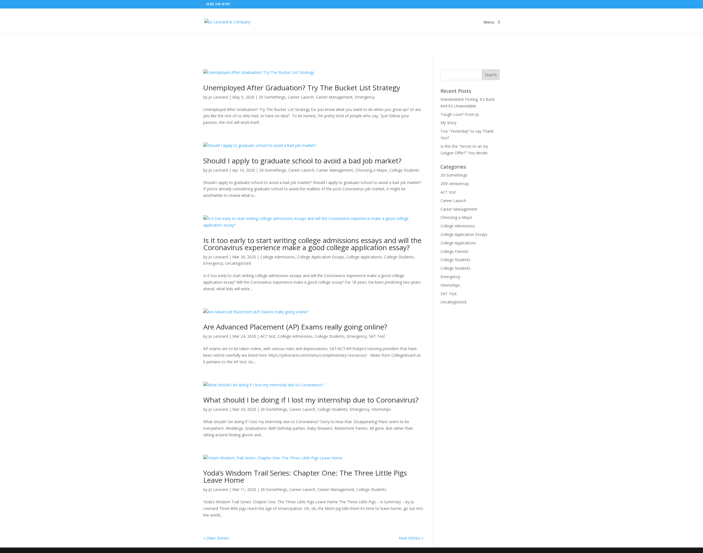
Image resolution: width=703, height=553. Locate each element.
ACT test (268, 336)
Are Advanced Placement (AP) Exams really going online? (295, 327)
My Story (448, 122)
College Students (404, 170)
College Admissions (277, 256)
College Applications (364, 256)
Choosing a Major (371, 170)
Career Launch (301, 97)
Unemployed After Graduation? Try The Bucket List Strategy (301, 88)
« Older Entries (216, 538)
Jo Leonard (218, 97)
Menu (489, 22)
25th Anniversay (454, 183)
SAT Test (377, 336)
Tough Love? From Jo (459, 114)
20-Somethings (272, 97)
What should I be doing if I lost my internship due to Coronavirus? (311, 400)
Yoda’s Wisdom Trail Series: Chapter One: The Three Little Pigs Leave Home (305, 476)
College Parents (454, 251)
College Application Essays (320, 256)
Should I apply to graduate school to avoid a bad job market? (302, 161)
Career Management (334, 97)
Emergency (365, 97)
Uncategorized (238, 263)
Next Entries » (411, 538)
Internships (381, 409)
